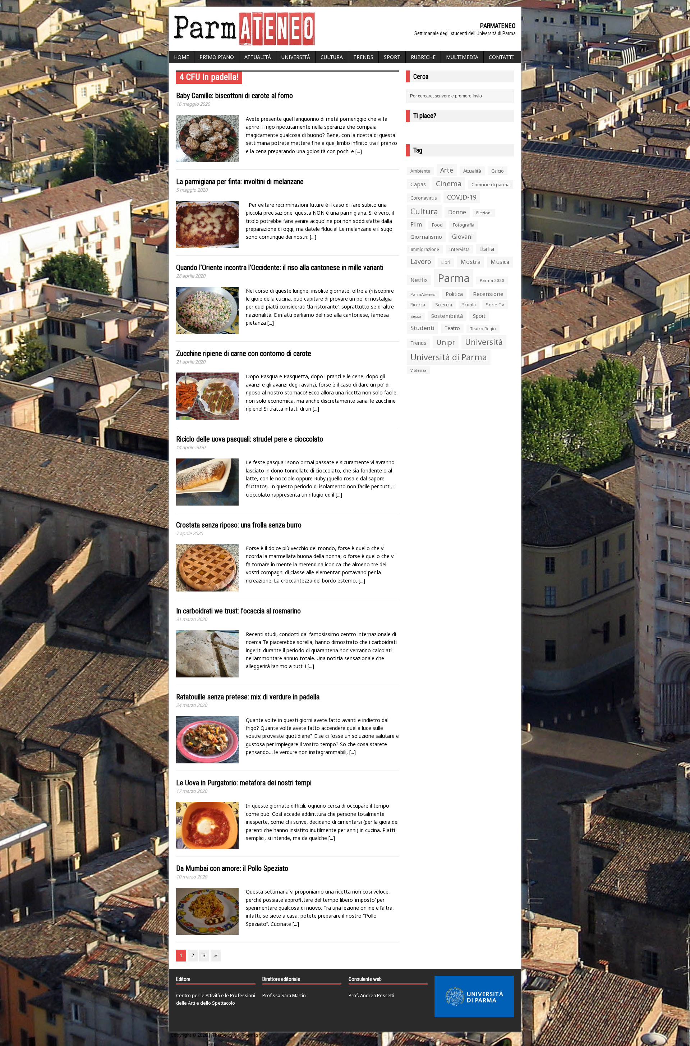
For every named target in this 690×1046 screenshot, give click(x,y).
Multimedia (462, 57)
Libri (445, 262)
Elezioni (484, 212)
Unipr (445, 342)
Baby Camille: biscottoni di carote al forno (234, 95)
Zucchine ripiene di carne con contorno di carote (243, 353)
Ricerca (417, 305)
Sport (392, 57)
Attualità (257, 57)
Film (416, 224)
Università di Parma (448, 357)
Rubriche (423, 57)
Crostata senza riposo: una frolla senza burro (239, 525)
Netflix (419, 279)
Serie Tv (495, 304)
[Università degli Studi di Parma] (474, 997)
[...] (358, 151)
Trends (363, 57)
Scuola (469, 305)
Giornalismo (426, 236)
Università (295, 57)
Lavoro (420, 261)
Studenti (422, 328)
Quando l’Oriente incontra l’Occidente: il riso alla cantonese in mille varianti (279, 267)
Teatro (452, 328)
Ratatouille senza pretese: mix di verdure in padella (247, 697)
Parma (454, 278)
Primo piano (216, 57)
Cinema (448, 183)
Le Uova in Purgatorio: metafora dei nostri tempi (244, 782)
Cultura (332, 57)
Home (181, 57)
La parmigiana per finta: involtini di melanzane (240, 181)
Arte (446, 170)
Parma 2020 (492, 280)
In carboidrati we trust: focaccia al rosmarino (238, 611)
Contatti (501, 57)
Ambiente (420, 171)
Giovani (462, 237)
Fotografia (463, 225)
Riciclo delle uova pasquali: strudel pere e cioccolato (249, 439)
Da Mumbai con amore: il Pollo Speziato (232, 868)
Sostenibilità (447, 315)
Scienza (443, 305)
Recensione (488, 293)
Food (437, 225)
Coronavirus (423, 198)
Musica (500, 262)
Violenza (418, 370)
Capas (418, 184)
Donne (457, 212)
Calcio (497, 171)
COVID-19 (462, 197)
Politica (454, 293)
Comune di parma (491, 184)
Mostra (470, 261)
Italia (487, 249)
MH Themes (246, 1035)
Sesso (415, 316)
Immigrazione (424, 249)
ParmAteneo (423, 294)
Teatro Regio (483, 328)
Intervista (459, 249)
